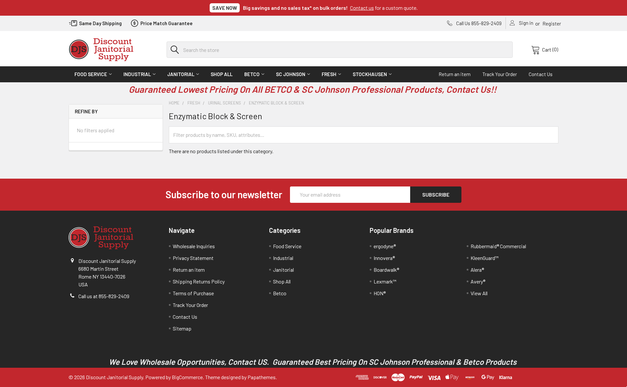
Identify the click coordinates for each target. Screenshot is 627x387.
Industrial (137, 74)
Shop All (222, 74)
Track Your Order (499, 74)
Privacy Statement (193, 258)
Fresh (329, 74)
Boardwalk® (386, 269)
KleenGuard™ (485, 258)
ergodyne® (385, 246)
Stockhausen (370, 74)
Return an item (455, 74)
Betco (252, 74)
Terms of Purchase (193, 293)
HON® (380, 293)
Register (551, 23)
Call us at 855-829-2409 (103, 296)
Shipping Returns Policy (199, 281)
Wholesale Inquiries (194, 246)
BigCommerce (187, 377)
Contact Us (541, 74)
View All (479, 293)
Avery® (478, 281)
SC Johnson (290, 74)
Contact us (362, 8)
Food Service (90, 74)
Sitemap (182, 328)
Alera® (477, 269)
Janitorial (180, 74)
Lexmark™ (385, 281)
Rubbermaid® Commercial (498, 246)
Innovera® (384, 258)
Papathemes (262, 377)
